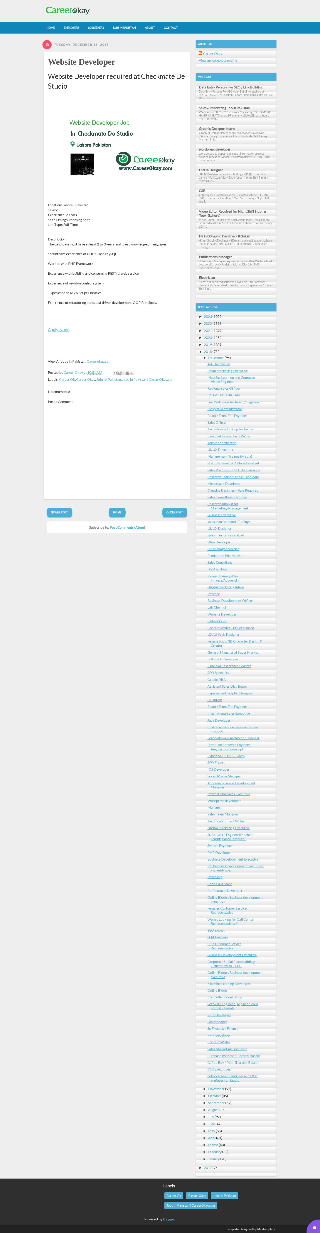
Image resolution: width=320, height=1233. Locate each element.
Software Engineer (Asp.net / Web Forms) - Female (232, 1006)
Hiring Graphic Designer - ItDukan (224, 236)
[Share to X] (123, 373)
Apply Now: (58, 329)
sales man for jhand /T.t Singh (229, 521)
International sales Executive (228, 713)
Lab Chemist (216, 607)
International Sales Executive (228, 794)
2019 (208, 344)
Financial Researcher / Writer (229, 436)
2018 (208, 351)
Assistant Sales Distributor (227, 686)
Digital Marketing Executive (228, 828)
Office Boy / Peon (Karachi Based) (233, 1062)
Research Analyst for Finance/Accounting (224, 578)
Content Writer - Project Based (230, 628)
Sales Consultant (219, 562)
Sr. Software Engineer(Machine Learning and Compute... (230, 836)
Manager (214, 807)
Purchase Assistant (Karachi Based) (233, 1056)
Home (117, 512)
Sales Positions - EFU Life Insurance (233, 470)
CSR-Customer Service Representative (224, 946)
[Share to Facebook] (128, 373)
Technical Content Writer (226, 821)
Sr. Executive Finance (222, 1028)
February (215, 1152)
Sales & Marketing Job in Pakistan (224, 108)
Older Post (174, 512)
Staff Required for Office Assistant (233, 463)
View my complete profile (218, 60)
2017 (208, 1167)
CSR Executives (219, 1069)
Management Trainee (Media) (229, 456)
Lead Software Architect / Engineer (233, 402)
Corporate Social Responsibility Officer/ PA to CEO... (231, 963)
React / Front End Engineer (227, 415)
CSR (202, 190)
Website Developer (81, 62)
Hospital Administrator (224, 409)
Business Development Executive (232, 955)
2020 (208, 337)
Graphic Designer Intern (217, 128)
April (212, 1138)
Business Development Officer (230, 600)
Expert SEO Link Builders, (226, 756)
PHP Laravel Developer (225, 890)
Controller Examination (224, 997)
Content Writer (218, 1042)
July (211, 1117)
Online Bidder (217, 990)
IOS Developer (218, 769)
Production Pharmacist (224, 555)
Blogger (169, 1219)
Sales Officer (217, 422)
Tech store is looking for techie (230, 429)
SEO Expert (216, 762)
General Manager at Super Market (233, 652)
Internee (213, 594)
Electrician (207, 277)
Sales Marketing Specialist (227, 1049)
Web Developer (219, 542)
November (216, 1089)
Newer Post (59, 512)
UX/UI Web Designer (223, 634)
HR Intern (214, 700)
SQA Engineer (217, 937)
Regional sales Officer (223, 388)
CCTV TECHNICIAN (223, 395)
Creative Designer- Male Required (232, 490)
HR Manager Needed (223, 549)
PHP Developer (219, 852)
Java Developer (219, 720)
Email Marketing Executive (227, 371)
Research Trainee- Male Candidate (233, 477)
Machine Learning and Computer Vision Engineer (231, 379)
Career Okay (85, 379)
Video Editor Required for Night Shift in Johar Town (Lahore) (232, 213)
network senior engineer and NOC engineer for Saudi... (232, 1078)
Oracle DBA (216, 679)
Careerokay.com (99, 361)
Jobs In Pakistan (108, 379)
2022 (208, 323)
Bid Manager (217, 1022)
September (216, 1103)
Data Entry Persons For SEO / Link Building (231, 87)
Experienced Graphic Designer (230, 693)
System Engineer (219, 845)
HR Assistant (217, 569)
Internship (214, 877)
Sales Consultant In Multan (227, 497)
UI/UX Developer (220, 449)
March (213, 1145)
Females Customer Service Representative (227, 910)
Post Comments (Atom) (127, 527)
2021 (208, 330)
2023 (208, 316)
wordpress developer (215, 149)
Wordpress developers (224, 800)
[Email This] (115, 373)
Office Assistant (219, 884)
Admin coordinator (221, 443)
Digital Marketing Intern (225, 587)
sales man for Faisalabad (225, 535)
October (214, 1096)
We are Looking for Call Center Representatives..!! (230, 921)
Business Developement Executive (232, 859)
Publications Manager (215, 257)
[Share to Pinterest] (132, 373)
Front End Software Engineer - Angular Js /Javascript (229, 747)
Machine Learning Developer (228, 983)
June (211, 1124)
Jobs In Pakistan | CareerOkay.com (148, 379)
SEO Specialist (218, 672)
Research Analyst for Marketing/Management (227, 506)
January (214, 1159)
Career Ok (67, 379)
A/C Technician (218, 364)
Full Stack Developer (222, 659)
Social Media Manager (224, 776)
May (211, 1131)
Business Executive (221, 515)
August (213, 1110)
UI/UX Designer (211, 170)
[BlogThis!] (119, 373)
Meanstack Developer (224, 483)
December (216, 357)
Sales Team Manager (222, 814)
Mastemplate (266, 1229)
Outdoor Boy (217, 621)
